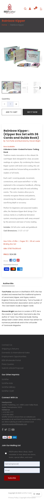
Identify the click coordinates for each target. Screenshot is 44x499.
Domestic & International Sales (16, 353)
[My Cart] (34, 8)
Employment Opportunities (14, 356)
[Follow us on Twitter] (14, 260)
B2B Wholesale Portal (11, 360)
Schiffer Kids (7, 383)
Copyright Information (27, 498)
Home (4, 25)
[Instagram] (9, 430)
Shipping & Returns (10, 349)
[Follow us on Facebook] (10, 260)
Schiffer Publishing (28, 493)
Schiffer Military (8, 387)
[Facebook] (2, 430)
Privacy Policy (13, 498)
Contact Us (7, 345)
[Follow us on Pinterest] (18, 260)
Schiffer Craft (8, 391)
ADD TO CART (11, 112)
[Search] (25, 8)
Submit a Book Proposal (12, 368)
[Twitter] (5, 430)
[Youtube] (12, 430)
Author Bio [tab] (8, 283)
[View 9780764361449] (11, 87)
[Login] (30, 8)
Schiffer (5, 379)
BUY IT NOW (32, 112)
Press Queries (8, 364)
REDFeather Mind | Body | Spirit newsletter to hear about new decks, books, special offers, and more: (22, 454)
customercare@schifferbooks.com (14, 424)
